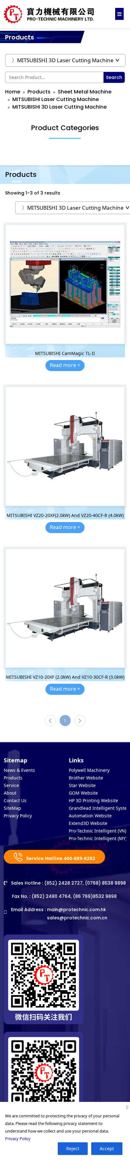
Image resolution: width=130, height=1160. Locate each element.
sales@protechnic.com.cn (77, 918)
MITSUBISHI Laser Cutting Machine (55, 99)
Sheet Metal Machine (84, 91)
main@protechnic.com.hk (76, 909)
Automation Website (90, 816)
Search (114, 77)
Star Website (82, 785)
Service (11, 785)
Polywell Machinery (89, 770)
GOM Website (83, 793)
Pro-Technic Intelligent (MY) (98, 838)
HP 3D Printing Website (93, 800)
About (10, 793)
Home (12, 91)
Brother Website (86, 778)
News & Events (19, 770)
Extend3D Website (88, 823)
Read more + (65, 365)
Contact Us (15, 800)
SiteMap (12, 808)
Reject (72, 1148)
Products (38, 91)
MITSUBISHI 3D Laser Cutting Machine (59, 107)
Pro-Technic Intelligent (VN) (97, 831)
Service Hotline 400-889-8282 (60, 858)
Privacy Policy (18, 816)
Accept (107, 1148)
